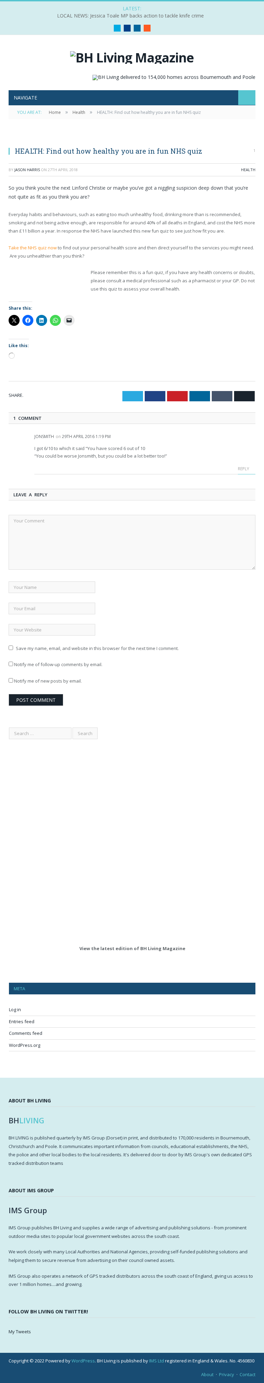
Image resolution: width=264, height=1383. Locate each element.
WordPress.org (24, 1045)
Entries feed (21, 1021)
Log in (15, 1009)
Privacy (226, 1374)
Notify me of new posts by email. (48, 681)
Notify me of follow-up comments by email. (58, 664)
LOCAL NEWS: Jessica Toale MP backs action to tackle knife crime (130, 16)
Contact (247, 1374)
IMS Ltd (156, 1361)
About (207, 1374)
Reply (244, 469)
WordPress (83, 1361)
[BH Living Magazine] (132, 55)
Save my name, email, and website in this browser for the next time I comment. (97, 648)
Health (248, 169)
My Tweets (20, 1331)
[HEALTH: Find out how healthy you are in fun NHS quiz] (132, 137)
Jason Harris (27, 169)
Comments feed (25, 1033)
